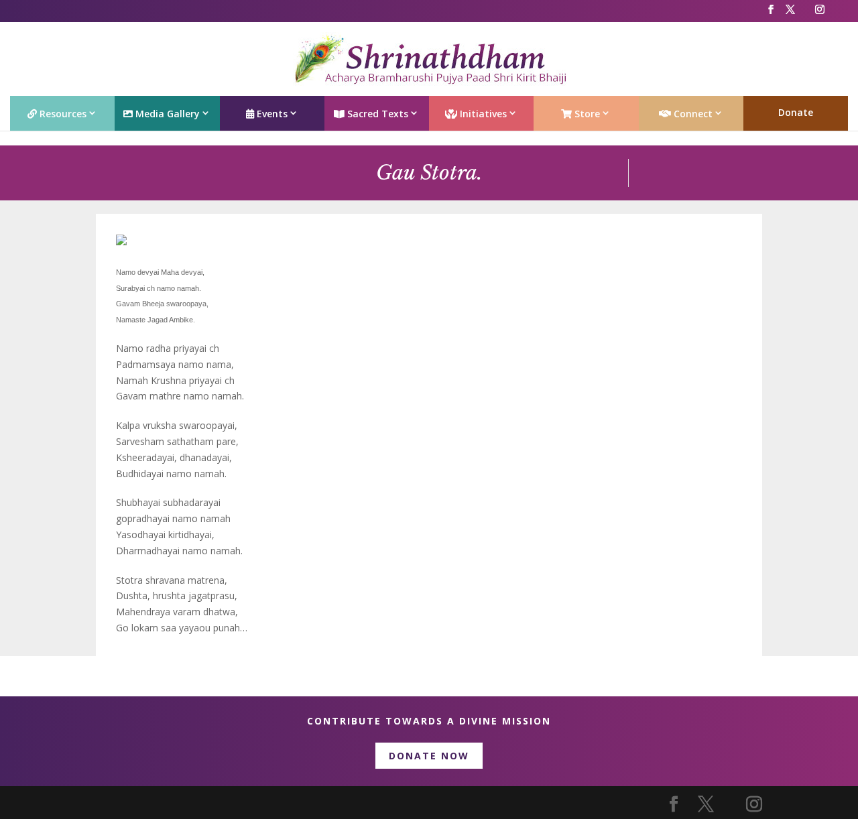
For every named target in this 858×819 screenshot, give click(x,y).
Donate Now (429, 755)
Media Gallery (166, 113)
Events (271, 113)
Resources (61, 113)
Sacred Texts (376, 113)
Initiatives (482, 113)
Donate (795, 112)
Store (586, 113)
